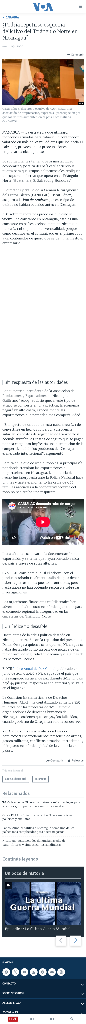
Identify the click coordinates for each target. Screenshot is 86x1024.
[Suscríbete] (52, 972)
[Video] (52, 1019)
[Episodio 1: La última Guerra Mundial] (43, 903)
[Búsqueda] (72, 1019)
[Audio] (32, 1019)
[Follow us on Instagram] (61, 972)
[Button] (75, 54)
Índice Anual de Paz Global (34, 669)
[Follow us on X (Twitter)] (15, 972)
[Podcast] (43, 972)
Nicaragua (10, 17)
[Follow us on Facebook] (6, 972)
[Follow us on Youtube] (24, 972)
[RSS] (33, 972)
